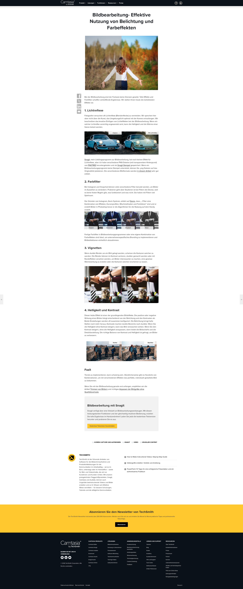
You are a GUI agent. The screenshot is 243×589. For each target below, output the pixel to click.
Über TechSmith (170, 544)
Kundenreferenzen (151, 556)
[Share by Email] (79, 111)
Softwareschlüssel (151, 565)
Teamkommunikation (113, 556)
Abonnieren (121, 524)
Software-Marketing (113, 553)
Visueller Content (149, 442)
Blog (147, 547)
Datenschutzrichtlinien (67, 585)
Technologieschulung (132, 558)
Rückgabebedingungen (172, 576)
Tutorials (148, 544)
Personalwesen (112, 550)
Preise (121, 3)
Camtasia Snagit (92, 547)
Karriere (168, 559)
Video (136, 442)
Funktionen (101, 3)
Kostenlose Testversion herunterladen (102, 426)
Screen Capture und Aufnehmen (107, 442)
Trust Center (149, 562)
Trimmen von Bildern (99, 389)
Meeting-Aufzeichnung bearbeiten (133, 548)
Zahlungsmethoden (171, 573)
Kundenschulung (131, 544)
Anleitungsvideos (131, 552)
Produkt (82, 3)
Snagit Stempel (124, 165)
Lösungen (91, 3)
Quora (132, 201)
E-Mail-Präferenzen (151, 568)
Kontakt (88, 585)
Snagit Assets (92, 559)
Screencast (91, 553)
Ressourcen (112, 3)
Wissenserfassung (132, 555)
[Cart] (176, 3)
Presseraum (169, 553)
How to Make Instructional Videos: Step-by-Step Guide (147, 457)
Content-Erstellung (132, 561)
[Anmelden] (180, 3)
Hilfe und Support (151, 559)
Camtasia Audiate (93, 550)
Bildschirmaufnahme (113, 544)
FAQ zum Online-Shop (172, 570)
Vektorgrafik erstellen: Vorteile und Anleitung (143, 463)
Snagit (87, 160)
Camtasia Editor (92, 544)
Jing (89, 565)
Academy (148, 553)
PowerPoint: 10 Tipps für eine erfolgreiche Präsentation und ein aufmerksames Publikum (150, 470)
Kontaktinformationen (171, 547)
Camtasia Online (92, 562)
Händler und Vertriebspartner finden (173, 566)
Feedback (129, 564)
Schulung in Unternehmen (114, 547)
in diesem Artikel (144, 171)
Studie (148, 550)
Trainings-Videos (112, 559)
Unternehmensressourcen (172, 562)
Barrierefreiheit (79, 585)
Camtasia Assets (92, 556)
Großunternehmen (112, 562)
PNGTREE (92, 165)
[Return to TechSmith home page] (68, 3)
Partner (168, 556)
